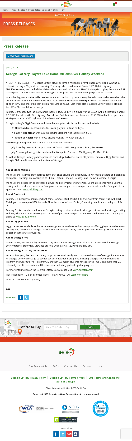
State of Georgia (65, 381)
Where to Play (31, 327)
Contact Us (70, 366)
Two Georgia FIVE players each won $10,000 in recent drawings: (39, 142)
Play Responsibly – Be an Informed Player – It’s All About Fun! (47, 274)
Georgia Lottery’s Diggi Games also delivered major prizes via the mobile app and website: (53, 123)
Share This (11, 298)
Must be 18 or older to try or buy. (23, 279)
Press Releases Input (39, 10)
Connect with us (66, 428)
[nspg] (70, 408)
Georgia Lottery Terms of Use (67, 377)
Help (99, 366)
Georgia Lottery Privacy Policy (28, 377)
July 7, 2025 (12, 67)
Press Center (18, 10)
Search (89, 327)
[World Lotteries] (36, 408)
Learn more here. (80, 274)
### (8, 289)
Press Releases (19, 23)
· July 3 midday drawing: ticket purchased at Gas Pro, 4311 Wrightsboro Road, (55, 147)
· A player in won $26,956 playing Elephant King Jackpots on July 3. (49, 132)
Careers (87, 366)
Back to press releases (21, 56)
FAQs (55, 366)
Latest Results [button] (63, 15)
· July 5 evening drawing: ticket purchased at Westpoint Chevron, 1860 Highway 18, (57, 152)
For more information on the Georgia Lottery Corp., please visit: (49, 269)
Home (6, 10)
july (63, 10)
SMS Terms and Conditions (104, 377)
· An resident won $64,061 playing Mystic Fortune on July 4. (45, 127)
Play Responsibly (37, 366)
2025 (55, 10)
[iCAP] (100, 408)
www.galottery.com (33, 189)
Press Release (16, 46)
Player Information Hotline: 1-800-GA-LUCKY (66, 388)
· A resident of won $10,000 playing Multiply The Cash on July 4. (45, 137)
